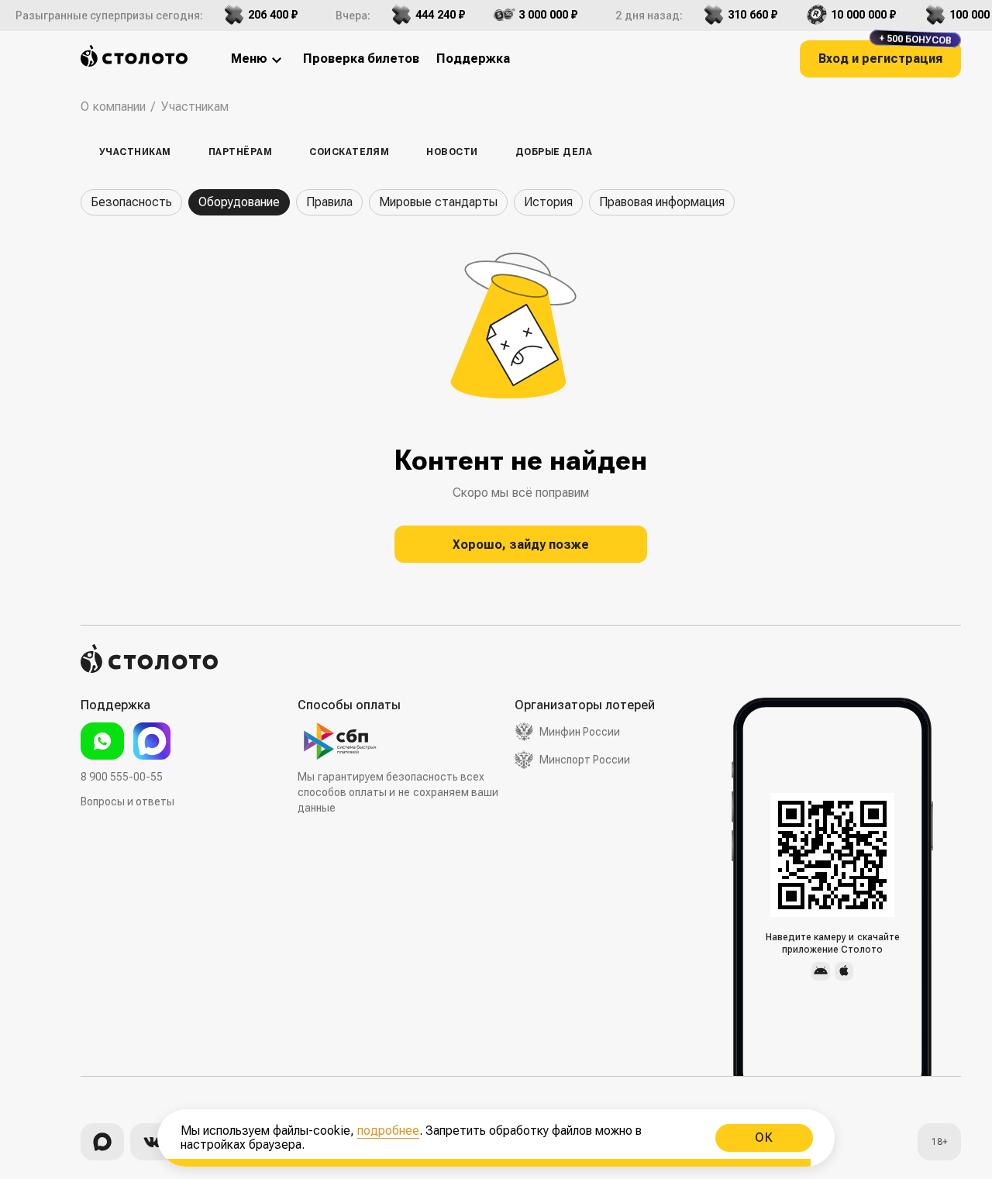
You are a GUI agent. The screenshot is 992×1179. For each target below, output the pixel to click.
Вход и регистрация (885, 53)
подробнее (388, 1130)
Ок (764, 1137)
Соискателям (349, 152)
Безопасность (131, 202)
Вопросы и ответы (127, 801)
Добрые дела (553, 152)
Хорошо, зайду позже (521, 544)
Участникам (135, 152)
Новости (451, 152)
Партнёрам (240, 152)
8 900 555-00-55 (122, 776)
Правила (329, 202)
